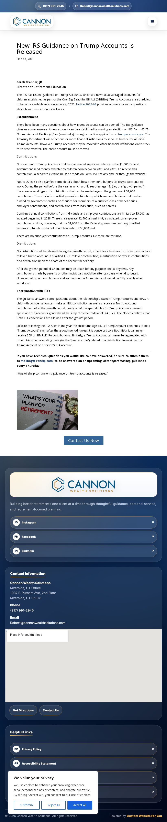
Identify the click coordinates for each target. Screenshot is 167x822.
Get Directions (23, 710)
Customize (27, 805)
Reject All (53, 805)
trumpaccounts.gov (131, 134)
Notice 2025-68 (86, 104)
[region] (53, 792)
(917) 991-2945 (53, 6)
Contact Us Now (83, 440)
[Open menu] (152, 21)
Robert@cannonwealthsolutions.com (104, 6)
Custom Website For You (144, 816)
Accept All (79, 805)
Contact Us (51, 710)
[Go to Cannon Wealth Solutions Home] (32, 21)
